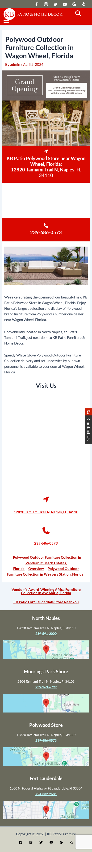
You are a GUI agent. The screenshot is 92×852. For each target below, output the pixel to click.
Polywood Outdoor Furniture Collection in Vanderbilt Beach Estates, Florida (47, 563)
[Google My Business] (61, 842)
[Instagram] (31, 842)
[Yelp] (71, 842)
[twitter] (36, 4)
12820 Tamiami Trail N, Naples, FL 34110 (46, 172)
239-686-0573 (46, 232)
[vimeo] (65, 4)
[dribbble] (74, 4)
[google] (55, 4)
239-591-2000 (46, 633)
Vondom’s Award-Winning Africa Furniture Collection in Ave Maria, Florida (46, 591)
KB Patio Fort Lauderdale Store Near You (46, 602)
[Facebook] (20, 842)
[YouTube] (51, 842)
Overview (36, 569)
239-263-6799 (46, 687)
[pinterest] (84, 4)
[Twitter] (41, 842)
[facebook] (46, 4)
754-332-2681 (46, 794)
